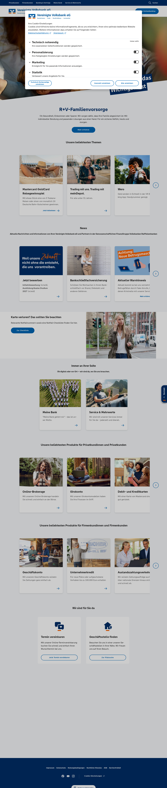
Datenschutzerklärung (38, 33)
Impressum (58, 33)
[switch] (136, 51)
